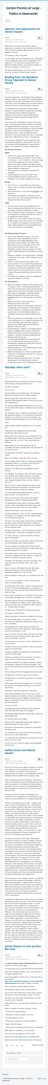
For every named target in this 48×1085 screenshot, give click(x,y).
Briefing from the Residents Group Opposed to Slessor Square (21, 79)
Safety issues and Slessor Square (20, 751)
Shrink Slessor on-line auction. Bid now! (23, 947)
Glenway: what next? (17, 367)
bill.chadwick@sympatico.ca (20, 1037)
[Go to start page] (7, 1045)
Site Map (5, 1074)
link (16, 1003)
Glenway (12, 383)
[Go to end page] (22, 1045)
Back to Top (42, 1078)
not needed (23, 463)
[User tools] (40, 38)
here (10, 972)
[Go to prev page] (12, 1045)
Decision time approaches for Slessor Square (22, 30)
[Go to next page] (17, 1045)
